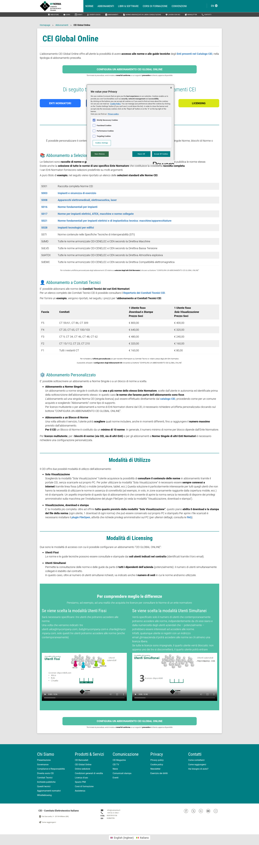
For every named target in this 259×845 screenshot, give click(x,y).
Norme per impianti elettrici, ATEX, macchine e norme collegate (96, 213)
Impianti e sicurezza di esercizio (77, 193)
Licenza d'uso (81, 777)
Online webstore (82, 769)
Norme (89, 6)
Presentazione (44, 760)
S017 (44, 213)
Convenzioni (179, 6)
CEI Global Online (83, 764)
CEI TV (116, 764)
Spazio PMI (80, 782)
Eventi (78, 15)
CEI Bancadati (81, 760)
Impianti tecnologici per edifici (76, 227)
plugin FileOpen (80, 517)
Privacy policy (157, 760)
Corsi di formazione (155, 6)
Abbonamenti (106, 6)
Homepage (45, 25)
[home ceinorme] (61, 6)
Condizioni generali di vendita (89, 773)
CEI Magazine (119, 760)
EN (214, 5)
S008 (44, 200)
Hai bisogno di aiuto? (198, 769)
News (115, 769)
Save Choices (100, 154)
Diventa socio (93, 15)
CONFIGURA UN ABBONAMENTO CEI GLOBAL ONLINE (129, 69)
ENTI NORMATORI (60, 103)
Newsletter (191, 15)
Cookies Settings (101, 143)
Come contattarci (196, 760)
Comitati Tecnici (44, 777)
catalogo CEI (167, 398)
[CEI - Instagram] (217, 811)
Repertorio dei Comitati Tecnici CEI (144, 292)
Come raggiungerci (197, 764)
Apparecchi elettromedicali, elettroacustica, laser (87, 200)
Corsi (66, 15)
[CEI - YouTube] (210, 811)
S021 (44, 220)
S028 (44, 227)
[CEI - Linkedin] (202, 811)
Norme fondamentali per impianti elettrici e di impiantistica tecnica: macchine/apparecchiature (114, 220)
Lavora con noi (172, 15)
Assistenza (80, 790)
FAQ (189, 517)
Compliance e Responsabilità (51, 769)
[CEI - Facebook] (187, 811)
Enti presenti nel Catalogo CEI (194, 53)
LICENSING (199, 103)
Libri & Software (128, 6)
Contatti (206, 15)
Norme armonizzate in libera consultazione (142, 15)
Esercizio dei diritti (159, 773)
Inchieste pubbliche (46, 782)
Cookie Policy (115, 104)
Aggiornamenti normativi (49, 790)
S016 (44, 207)
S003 (44, 193)
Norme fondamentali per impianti (77, 207)
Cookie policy (156, 764)
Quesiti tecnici (43, 786)
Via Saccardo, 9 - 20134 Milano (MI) (53, 816)
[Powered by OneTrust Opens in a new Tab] (162, 162)
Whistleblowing (44, 795)
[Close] (171, 88)
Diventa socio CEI (45, 773)
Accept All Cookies (161, 154)
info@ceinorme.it (113, 810)
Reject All (141, 154)
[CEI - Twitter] (195, 811)
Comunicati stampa (122, 773)
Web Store (53, 15)
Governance (42, 764)
